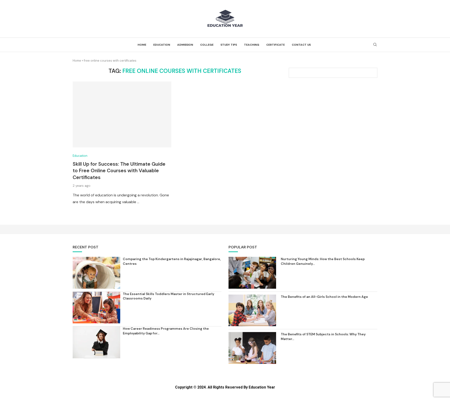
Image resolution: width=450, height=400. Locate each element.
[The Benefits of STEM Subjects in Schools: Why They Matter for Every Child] (252, 348)
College (207, 45)
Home (142, 45)
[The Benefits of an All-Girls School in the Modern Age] (252, 310)
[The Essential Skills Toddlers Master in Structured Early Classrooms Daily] (96, 307)
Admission (185, 45)
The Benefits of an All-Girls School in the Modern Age (324, 297)
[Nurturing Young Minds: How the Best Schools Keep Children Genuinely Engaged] (252, 272)
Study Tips (229, 45)
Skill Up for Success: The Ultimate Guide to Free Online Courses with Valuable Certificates (119, 171)
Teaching (251, 45)
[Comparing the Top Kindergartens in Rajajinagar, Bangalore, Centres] (96, 272)
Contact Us (301, 45)
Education (161, 45)
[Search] (375, 45)
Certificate (275, 45)
